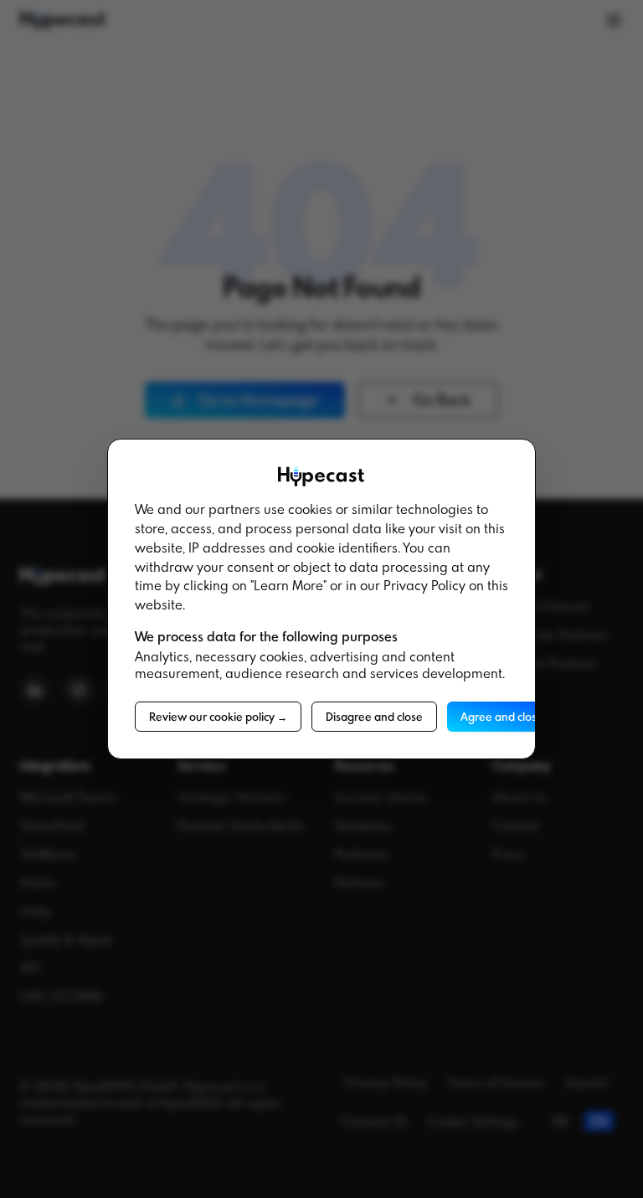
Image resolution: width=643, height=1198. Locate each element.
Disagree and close (374, 716)
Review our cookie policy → (218, 716)
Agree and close (501, 716)
